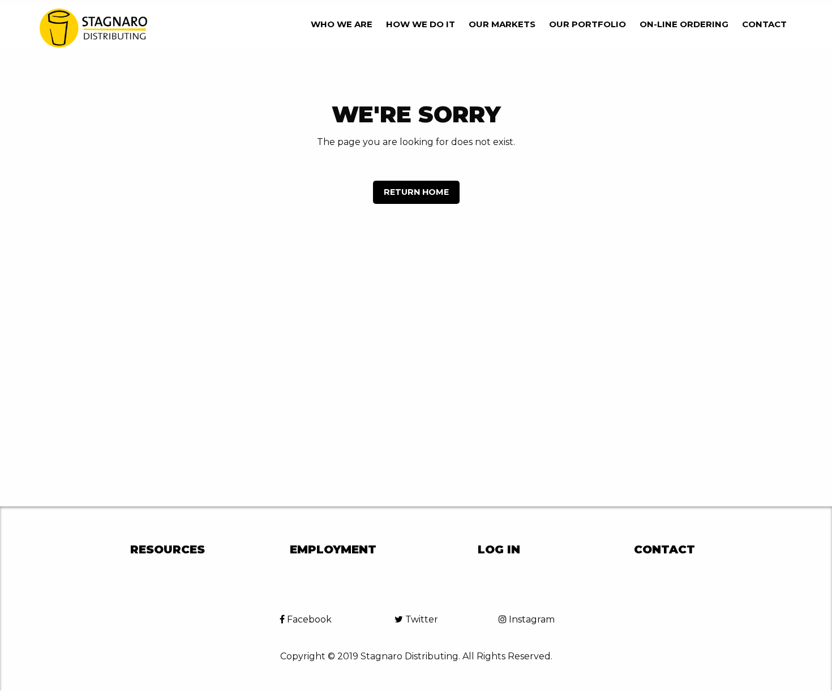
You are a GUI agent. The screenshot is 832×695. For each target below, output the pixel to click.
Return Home (416, 192)
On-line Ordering (684, 24)
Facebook (308, 619)
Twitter (420, 619)
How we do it (420, 24)
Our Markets (502, 24)
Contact (764, 24)
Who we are (341, 24)
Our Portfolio (587, 24)
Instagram (531, 619)
